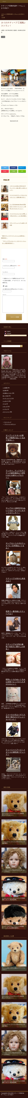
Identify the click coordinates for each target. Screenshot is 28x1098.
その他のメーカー (7, 393)
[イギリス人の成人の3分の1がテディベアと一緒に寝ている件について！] (4, 188)
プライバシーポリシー (10, 424)
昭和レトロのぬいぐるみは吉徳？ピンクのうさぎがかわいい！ (15, 682)
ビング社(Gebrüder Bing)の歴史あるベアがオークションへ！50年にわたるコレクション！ (18, 207)
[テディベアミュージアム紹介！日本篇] (4, 226)
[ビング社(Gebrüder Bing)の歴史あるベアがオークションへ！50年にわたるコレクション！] (4, 207)
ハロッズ (5, 406)
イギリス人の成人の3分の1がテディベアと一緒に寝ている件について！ (18, 188)
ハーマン (5, 409)
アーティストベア (7, 398)
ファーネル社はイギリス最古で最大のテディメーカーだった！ (15, 717)
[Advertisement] (14, 53)
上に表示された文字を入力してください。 (13, 289)
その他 (3, 37)
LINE (22, 171)
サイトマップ (7, 422)
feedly (13, 171)
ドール (4, 404)
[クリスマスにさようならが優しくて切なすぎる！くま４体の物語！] (4, 216)
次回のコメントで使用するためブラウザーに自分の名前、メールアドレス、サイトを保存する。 (14, 280)
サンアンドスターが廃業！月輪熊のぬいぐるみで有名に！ (15, 438)
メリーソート (6, 412)
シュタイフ (5, 401)
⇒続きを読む (12, 379)
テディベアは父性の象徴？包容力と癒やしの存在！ (15, 646)
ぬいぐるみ (5, 396)
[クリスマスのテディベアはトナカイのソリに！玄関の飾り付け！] (4, 198)
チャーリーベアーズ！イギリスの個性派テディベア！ (15, 752)
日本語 (8, 335)
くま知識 (5, 388)
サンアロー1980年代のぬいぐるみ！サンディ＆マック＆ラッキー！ (15, 510)
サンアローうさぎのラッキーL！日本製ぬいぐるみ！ (15, 546)
